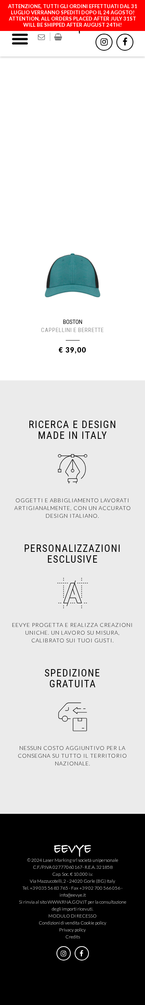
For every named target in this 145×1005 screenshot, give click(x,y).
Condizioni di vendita (59, 923)
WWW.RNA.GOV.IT (67, 902)
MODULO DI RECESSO (72, 916)
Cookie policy (93, 923)
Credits (72, 937)
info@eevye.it (73, 895)
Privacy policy (72, 930)
